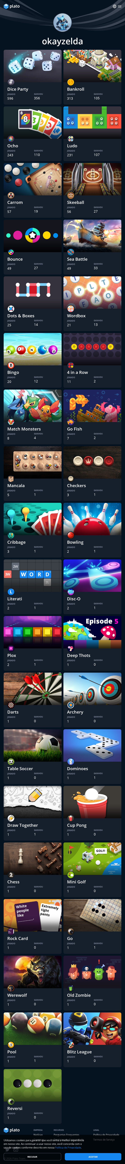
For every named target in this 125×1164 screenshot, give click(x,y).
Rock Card (17, 938)
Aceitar (93, 1156)
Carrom (15, 202)
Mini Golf (76, 882)
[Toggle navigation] (119, 6)
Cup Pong (77, 825)
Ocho (12, 146)
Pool (11, 1052)
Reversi (14, 1108)
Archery (75, 712)
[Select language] (114, 6)
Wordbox (76, 316)
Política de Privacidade (68, 1147)
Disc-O (73, 599)
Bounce (15, 259)
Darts (13, 712)
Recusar (32, 1156)
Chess (13, 882)
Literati (14, 599)
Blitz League (79, 1052)
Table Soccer (20, 768)
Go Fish (74, 429)
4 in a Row (77, 372)
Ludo (72, 146)
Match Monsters (24, 429)
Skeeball (75, 202)
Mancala (16, 485)
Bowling (75, 542)
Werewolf (17, 995)
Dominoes (77, 768)
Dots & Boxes (20, 316)
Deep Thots (78, 655)
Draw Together (22, 825)
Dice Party (17, 89)
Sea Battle (77, 259)
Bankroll (75, 89)
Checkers (76, 485)
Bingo (13, 372)
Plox (11, 655)
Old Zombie (79, 995)
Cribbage (16, 542)
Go (70, 938)
